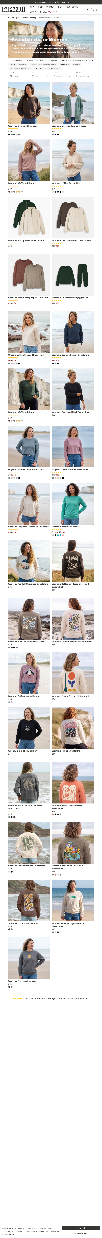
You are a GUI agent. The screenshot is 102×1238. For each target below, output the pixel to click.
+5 (22, 192)
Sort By (78, 72)
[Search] (92, 9)
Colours (56, 72)
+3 (22, 134)
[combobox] (18, 76)
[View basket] (97, 9)
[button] (25, 76)
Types (12, 72)
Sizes (33, 72)
